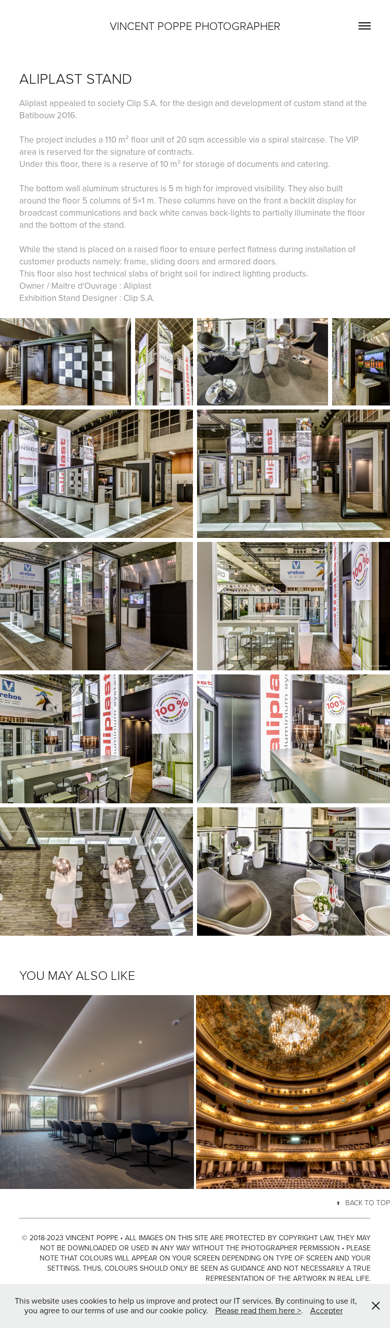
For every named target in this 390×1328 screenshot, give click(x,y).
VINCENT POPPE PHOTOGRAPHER (195, 25)
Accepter (326, 1310)
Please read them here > (258, 1310)
